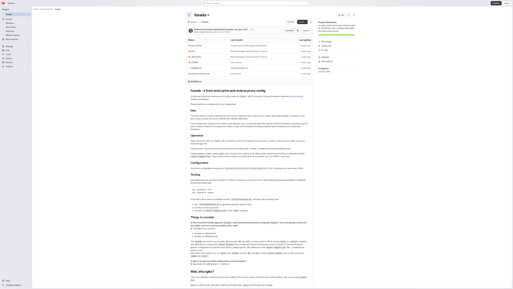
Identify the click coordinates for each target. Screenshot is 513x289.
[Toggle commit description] (252, 29)
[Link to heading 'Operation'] (204, 135)
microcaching (297, 96)
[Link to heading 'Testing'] (201, 174)
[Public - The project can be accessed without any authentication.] (208, 15)
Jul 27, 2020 (225, 32)
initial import (236, 74)
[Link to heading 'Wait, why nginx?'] (215, 271)
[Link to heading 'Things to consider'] (215, 217)
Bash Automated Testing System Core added (250, 51)
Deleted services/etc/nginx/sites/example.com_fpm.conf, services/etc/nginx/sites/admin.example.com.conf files (250, 45)
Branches (327, 46)
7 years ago (305, 51)
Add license (236, 62)
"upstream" (225, 264)
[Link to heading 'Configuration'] (209, 162)
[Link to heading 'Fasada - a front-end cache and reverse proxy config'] (267, 91)
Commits (327, 41)
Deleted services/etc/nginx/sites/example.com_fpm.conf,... (221, 29)
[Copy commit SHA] (298, 30)
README (325, 57)
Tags (325, 50)
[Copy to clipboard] (305, 189)
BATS (225, 180)
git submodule (255, 180)
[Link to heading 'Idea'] (197, 110)
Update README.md (239, 68)
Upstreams (195, 168)
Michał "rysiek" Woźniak (203, 32)
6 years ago (305, 45)
